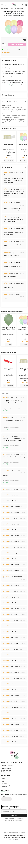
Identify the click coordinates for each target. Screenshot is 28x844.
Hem (2, 8)
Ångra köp (4, 786)
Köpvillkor (4, 778)
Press (3, 781)
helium (8, 77)
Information (24, 1)
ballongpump (9, 84)
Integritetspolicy (6, 785)
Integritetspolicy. (18, 820)
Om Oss (3, 780)
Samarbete (4, 783)
